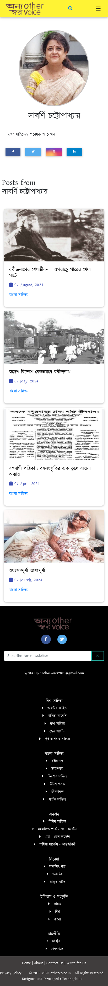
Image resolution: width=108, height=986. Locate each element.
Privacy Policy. (14, 973)
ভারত (57, 904)
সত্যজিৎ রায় (57, 866)
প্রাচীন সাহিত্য (57, 799)
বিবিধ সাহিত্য (57, 821)
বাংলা (57, 919)
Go (97, 656)
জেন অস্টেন (57, 731)
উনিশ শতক (57, 784)
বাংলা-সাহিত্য (18, 295)
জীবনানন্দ (57, 792)
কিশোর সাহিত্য (57, 776)
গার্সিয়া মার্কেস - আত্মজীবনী (57, 844)
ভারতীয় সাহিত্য (57, 708)
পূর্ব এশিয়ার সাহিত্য (57, 739)
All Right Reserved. (91, 973)
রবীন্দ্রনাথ (57, 761)
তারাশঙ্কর (57, 768)
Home (27, 963)
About (39, 963)
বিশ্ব (57, 911)
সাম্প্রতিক (57, 949)
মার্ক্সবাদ (57, 941)
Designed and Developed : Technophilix (54, 979)
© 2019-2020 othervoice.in (51, 973)
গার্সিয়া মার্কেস (57, 716)
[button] (46, 639)
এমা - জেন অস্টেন (57, 837)
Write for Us (76, 963)
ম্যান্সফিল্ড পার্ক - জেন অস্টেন (57, 829)
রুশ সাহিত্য (57, 723)
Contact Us (55, 963)
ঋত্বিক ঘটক (57, 882)
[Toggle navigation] (98, 9)
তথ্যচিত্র (57, 874)
